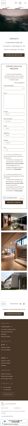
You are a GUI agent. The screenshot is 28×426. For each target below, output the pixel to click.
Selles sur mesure (6, 374)
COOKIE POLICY (17, 408)
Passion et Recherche (7, 331)
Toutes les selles (5, 347)
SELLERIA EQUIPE (5, 326)
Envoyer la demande (14, 202)
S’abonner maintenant (14, 313)
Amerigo (20, 7)
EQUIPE (3, 344)
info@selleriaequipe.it (7, 394)
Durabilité (3, 334)
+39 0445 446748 (7, 387)
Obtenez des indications (14, 55)
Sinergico (3, 365)
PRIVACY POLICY (4, 408)
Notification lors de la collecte (10, 424)
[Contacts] (16, 3)
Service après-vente (6, 378)
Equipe (7, 7)
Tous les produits (5, 349)
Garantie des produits (7, 376)
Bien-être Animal (5, 336)
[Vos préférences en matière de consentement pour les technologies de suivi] (2, 423)
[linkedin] (20, 303)
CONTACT (6, 383)
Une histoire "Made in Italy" (8, 329)
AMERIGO (3, 358)
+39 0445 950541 (7, 389)
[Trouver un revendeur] (20, 3)
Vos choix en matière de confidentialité (15, 421)
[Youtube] (24, 304)
